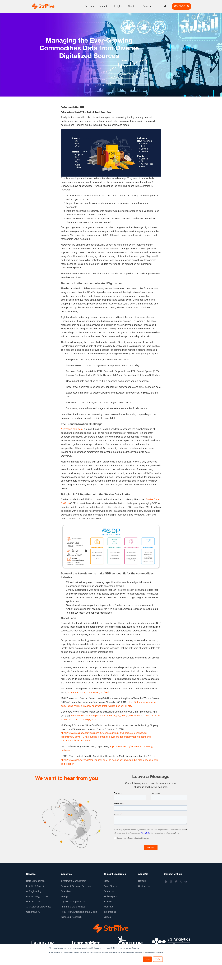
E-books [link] (108, 901)
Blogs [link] (106, 881)
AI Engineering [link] (33, 891)
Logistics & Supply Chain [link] (73, 901)
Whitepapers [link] (110, 896)
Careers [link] (142, 881)
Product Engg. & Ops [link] (37, 896)
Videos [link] (107, 917)
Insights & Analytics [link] (36, 886)
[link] (43, 6)
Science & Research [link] (71, 917)
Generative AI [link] (33, 912)
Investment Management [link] (73, 881)
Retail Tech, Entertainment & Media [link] (79, 912)
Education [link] (66, 891)
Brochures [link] (109, 891)
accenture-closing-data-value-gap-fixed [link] (88, 692)
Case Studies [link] (110, 886)
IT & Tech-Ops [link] (33, 901)
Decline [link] (157, 959)
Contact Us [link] (144, 886)
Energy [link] (64, 896)
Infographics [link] (110, 912)
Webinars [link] (108, 906)
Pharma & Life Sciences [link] (73, 906)
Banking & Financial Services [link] (76, 886)
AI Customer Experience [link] (38, 906)
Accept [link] (147, 959)
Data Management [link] (35, 881)
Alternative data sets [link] (71, 429)
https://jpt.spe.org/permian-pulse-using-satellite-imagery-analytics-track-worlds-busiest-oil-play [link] (108, 704)
